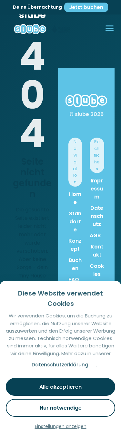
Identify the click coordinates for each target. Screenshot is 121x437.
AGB (95, 235)
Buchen (75, 264)
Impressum (97, 188)
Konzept (75, 245)
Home (75, 198)
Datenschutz (96, 216)
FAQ (73, 279)
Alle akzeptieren (60, 387)
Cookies (97, 270)
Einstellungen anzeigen (60, 426)
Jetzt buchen (86, 7)
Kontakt (97, 250)
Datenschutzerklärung (60, 364)
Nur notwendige (61, 408)
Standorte (75, 221)
